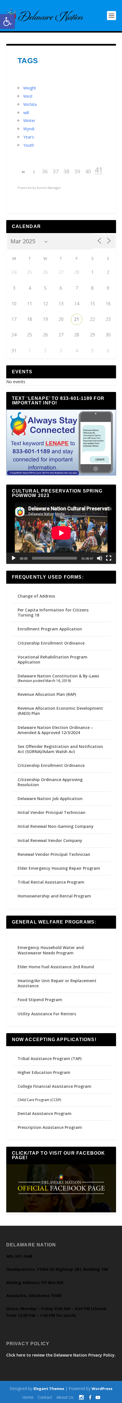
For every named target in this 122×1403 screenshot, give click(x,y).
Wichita (30, 104)
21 (76, 319)
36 (45, 171)
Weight (29, 88)
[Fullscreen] (109, 558)
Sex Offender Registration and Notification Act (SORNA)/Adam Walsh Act (60, 749)
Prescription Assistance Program (50, 1127)
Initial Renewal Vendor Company (50, 840)
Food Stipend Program (40, 999)
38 (66, 171)
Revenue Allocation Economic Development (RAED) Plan (60, 710)
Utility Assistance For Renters (47, 1013)
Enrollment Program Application (50, 629)
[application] (61, 533)
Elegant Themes (48, 1388)
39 (77, 171)
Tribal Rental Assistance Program (51, 882)
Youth (28, 145)
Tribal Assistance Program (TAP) (49, 1058)
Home (27, 1397)
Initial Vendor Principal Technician (51, 812)
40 (88, 171)
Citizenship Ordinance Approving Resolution (50, 782)
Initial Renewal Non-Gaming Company (56, 826)
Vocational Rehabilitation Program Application (52, 659)
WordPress (102, 1388)
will (26, 112)
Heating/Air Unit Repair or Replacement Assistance (57, 983)
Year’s (28, 137)
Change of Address (36, 596)
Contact (45, 1397)
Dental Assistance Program (44, 1113)
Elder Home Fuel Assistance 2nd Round (56, 966)
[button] (7, 21)
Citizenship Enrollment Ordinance (51, 643)
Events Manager (49, 187)
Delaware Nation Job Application (50, 798)
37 (55, 171)
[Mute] (99, 558)
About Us (64, 1397)
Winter (29, 120)
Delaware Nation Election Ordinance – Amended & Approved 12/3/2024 (55, 730)
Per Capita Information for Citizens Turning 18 (53, 612)
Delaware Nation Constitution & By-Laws (58, 676)
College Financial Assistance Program (54, 1086)
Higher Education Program (44, 1072)
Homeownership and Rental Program (54, 896)
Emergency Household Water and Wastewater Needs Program (51, 950)
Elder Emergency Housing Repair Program (59, 868)
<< (23, 172)
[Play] (13, 558)
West (28, 96)
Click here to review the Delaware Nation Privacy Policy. (61, 1355)
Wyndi (28, 128)
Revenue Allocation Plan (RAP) (47, 694)
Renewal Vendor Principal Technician (54, 854)
